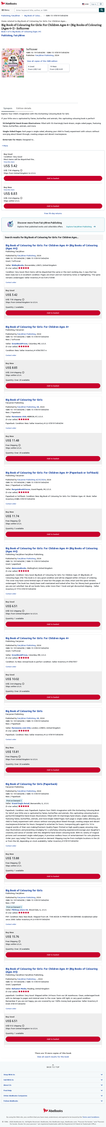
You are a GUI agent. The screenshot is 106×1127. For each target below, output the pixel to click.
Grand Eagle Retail (21, 803)
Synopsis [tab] (7, 108)
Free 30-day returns (53, 213)
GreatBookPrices (20, 343)
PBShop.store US (20, 910)
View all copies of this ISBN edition (42, 61)
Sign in (93, 4)
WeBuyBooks (18, 265)
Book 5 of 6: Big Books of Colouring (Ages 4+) (21, 31)
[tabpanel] (51, 129)
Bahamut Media (19, 988)
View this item (9, 162)
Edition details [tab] (23, 108)
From (34, 67)
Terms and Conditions (91, 1117)
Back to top (53, 1067)
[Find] (101, 10)
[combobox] (56, 10)
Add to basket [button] (53, 178)
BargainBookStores (21, 489)
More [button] (5, 145)
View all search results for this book (53, 1056)
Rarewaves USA (19, 416)
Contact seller (11, 282)
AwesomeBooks (19, 568)
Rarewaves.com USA (21, 728)
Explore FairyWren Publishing (79, 226)
